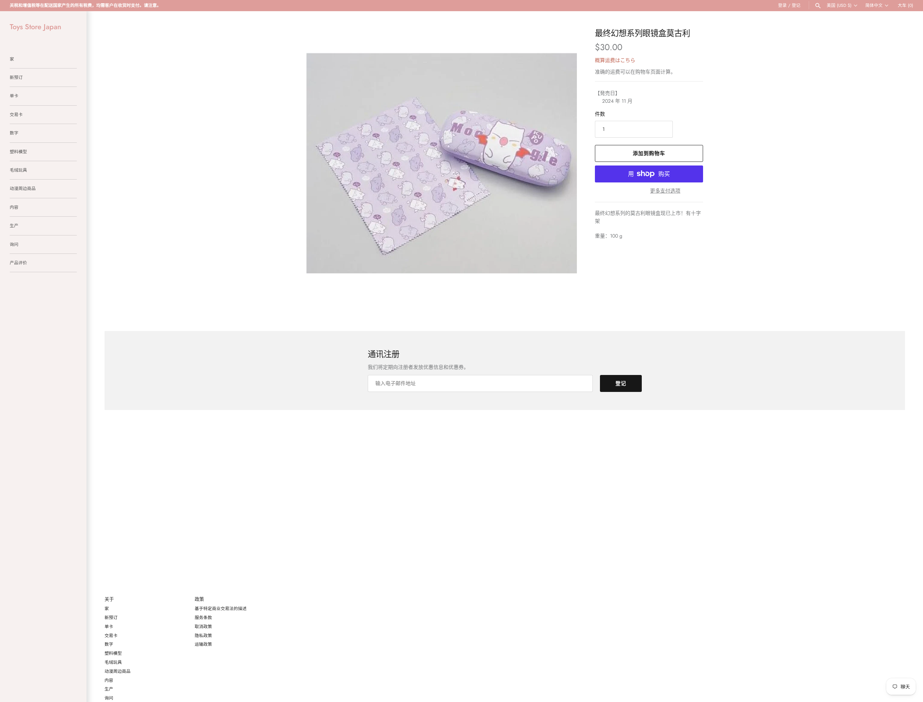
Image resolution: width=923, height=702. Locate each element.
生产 (14, 225)
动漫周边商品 (23, 188)
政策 (199, 599)
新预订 (16, 77)
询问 (14, 244)
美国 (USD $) (839, 5)
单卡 (14, 96)
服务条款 (203, 617)
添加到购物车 (649, 153)
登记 (796, 5)
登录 (782, 5)
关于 (109, 599)
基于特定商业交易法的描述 (221, 608)
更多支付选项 (665, 190)
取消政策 (203, 626)
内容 (14, 207)
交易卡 (16, 114)
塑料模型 (18, 152)
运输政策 (203, 644)
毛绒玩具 (18, 170)
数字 (14, 133)
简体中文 (874, 5)
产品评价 (18, 263)
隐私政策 (203, 635)
